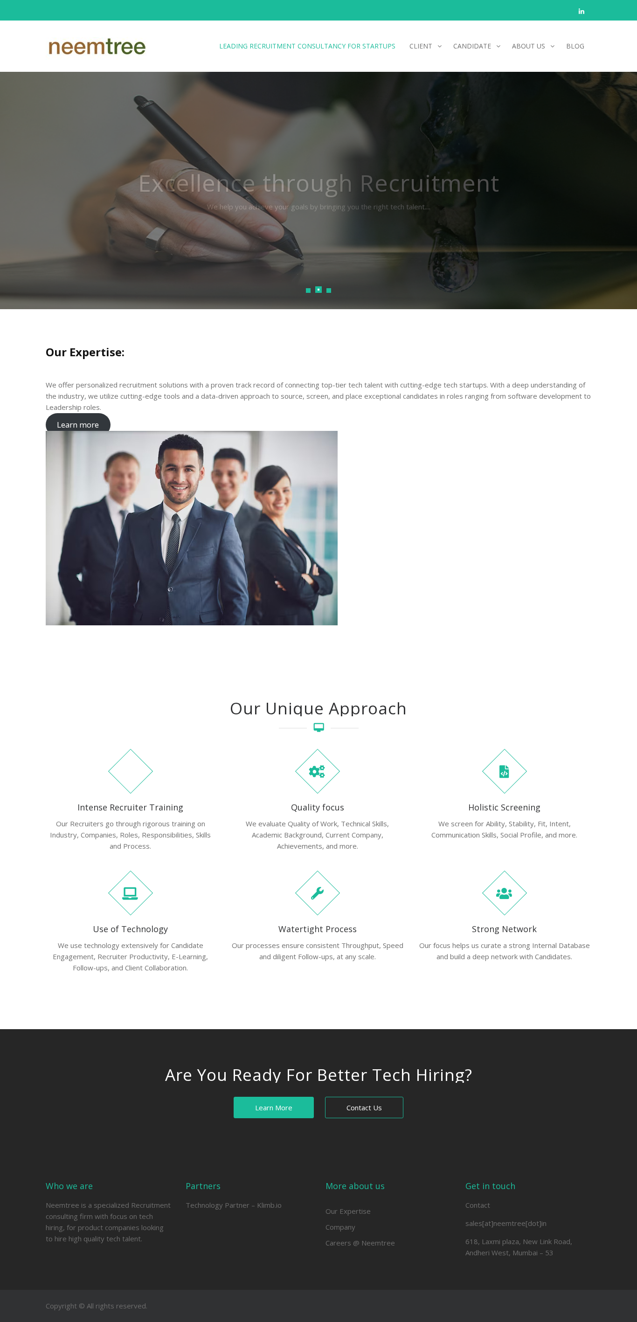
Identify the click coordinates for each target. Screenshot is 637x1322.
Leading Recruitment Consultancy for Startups (307, 46)
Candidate (472, 46)
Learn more (78, 425)
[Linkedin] (581, 11)
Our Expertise (348, 1211)
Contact (477, 1205)
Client (420, 46)
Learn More (273, 1107)
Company (340, 1227)
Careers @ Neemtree (360, 1242)
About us (528, 46)
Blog (575, 46)
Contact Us (364, 1107)
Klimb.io (269, 1205)
